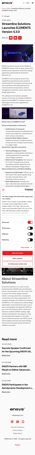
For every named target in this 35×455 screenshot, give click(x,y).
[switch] (28, 228)
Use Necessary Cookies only (17, 264)
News (8, 8)
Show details (25, 247)
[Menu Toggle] (33, 2)
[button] (11, 38)
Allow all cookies (17, 253)
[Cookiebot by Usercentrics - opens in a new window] (25, 190)
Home (4, 8)
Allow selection (17, 258)
